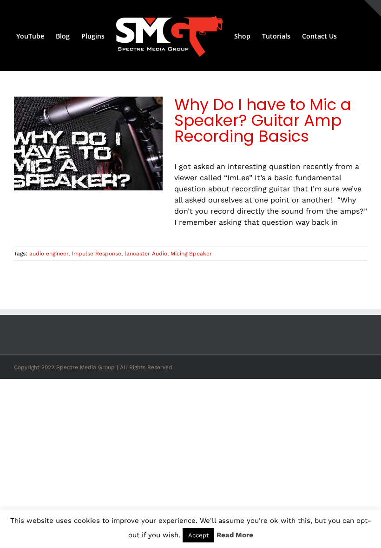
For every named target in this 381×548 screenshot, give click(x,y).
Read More (235, 535)
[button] (351, 35)
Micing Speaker (191, 253)
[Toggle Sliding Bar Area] (372, 8)
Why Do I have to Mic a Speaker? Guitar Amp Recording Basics (262, 120)
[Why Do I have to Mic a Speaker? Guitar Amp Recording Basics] (88, 143)
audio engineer (48, 253)
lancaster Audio (146, 253)
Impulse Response (96, 253)
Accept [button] (198, 535)
